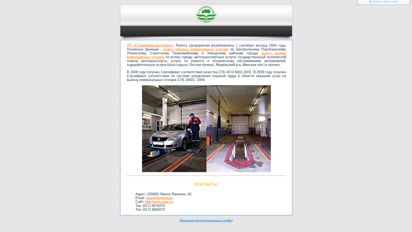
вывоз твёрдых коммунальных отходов (195, 49)
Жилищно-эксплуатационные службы (206, 220)
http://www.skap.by (159, 202)
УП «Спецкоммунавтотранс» (150, 45)
